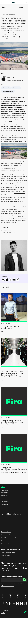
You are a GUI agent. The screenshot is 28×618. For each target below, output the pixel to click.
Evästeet (3, 612)
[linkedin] (10, 595)
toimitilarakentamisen (19, 193)
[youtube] (25, 595)
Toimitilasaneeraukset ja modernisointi (10, 534)
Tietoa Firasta (4, 501)
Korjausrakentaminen (6, 531)
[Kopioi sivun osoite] (17, 279)
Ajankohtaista (7, 6)
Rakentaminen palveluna (7, 517)
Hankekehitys (4, 520)
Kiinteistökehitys (5, 523)
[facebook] (17, 595)
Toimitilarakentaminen (6, 529)
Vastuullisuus (4, 507)
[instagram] (2, 595)
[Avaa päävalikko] (1, 2)
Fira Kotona (4, 615)
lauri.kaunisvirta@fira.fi (6, 237)
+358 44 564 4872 (5, 236)
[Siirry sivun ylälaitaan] (25, 612)
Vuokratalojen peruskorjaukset (8, 537)
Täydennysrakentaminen (7, 540)
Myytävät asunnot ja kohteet (8, 552)
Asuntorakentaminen (6, 526)
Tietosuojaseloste (5, 610)
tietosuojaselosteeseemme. (7, 585)
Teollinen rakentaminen (6, 543)
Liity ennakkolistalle (6, 555)
